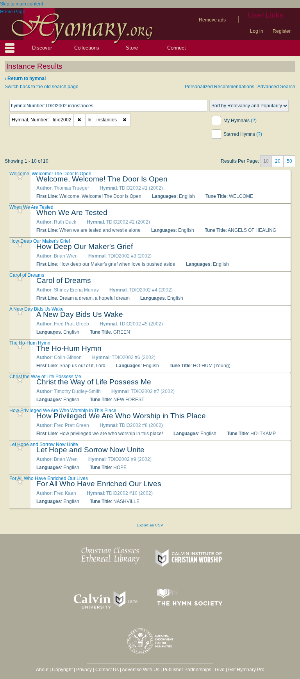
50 (289, 161)
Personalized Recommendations (219, 86)
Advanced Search (276, 86)
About (42, 669)
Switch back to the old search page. (42, 86)
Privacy (84, 669)
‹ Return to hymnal (25, 78)
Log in (256, 31)
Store (132, 48)
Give (220, 669)
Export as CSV (150, 525)
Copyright (62, 669)
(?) (254, 120)
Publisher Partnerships (187, 669)
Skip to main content (21, 4)
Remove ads (212, 20)
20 (277, 161)
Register (282, 31)
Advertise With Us (140, 669)
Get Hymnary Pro (246, 669)
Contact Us (107, 669)
